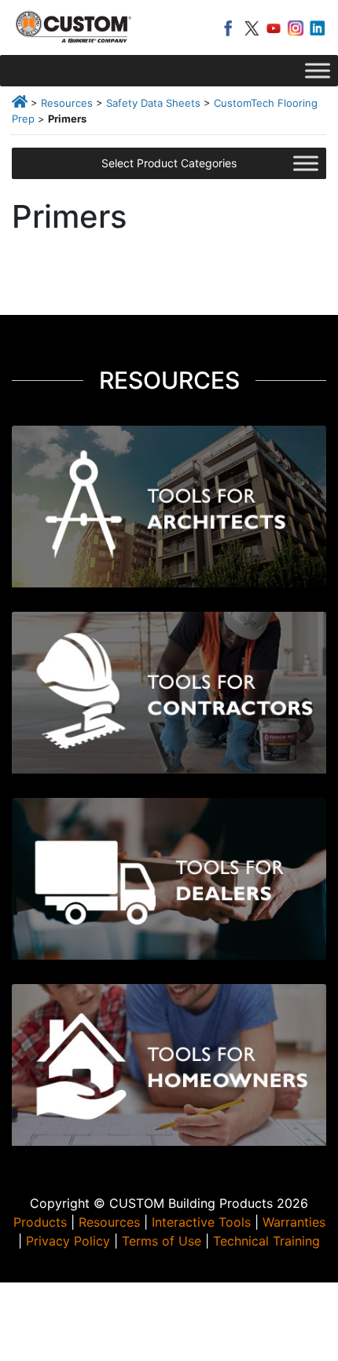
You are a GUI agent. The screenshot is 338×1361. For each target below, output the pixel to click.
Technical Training (266, 1241)
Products (40, 1222)
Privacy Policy (68, 1241)
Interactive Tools (201, 1222)
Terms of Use (161, 1241)
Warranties (294, 1222)
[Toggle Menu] (317, 70)
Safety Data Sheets (153, 103)
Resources (67, 103)
